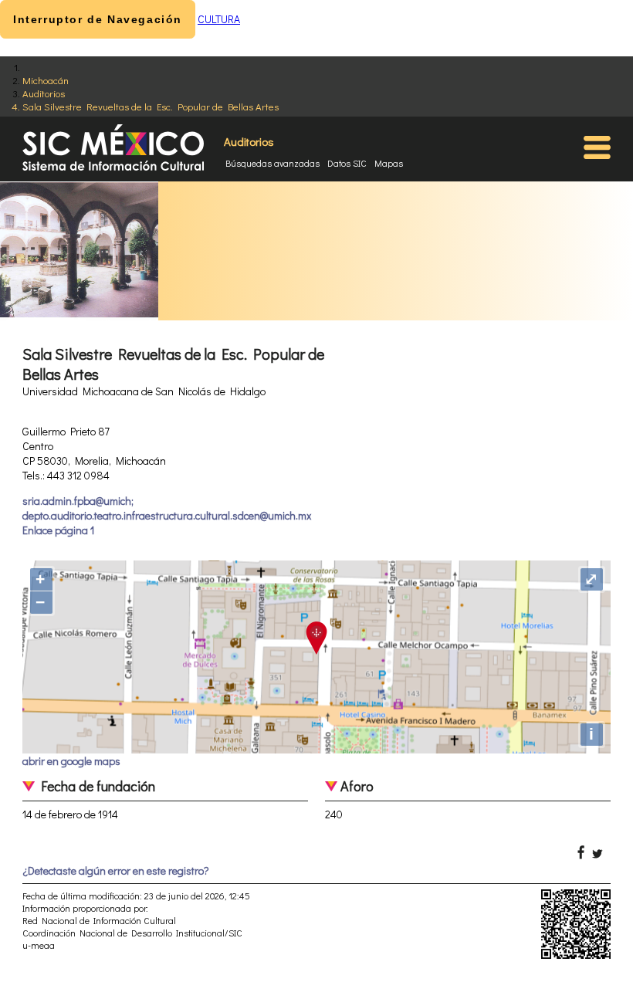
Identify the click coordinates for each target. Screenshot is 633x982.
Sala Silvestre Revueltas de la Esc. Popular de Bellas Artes (150, 106)
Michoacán (45, 79)
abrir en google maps (71, 760)
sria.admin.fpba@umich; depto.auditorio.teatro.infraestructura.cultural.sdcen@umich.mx (166, 508)
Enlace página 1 (58, 530)
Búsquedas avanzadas (272, 163)
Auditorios (43, 93)
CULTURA (219, 19)
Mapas (388, 163)
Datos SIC (347, 163)
